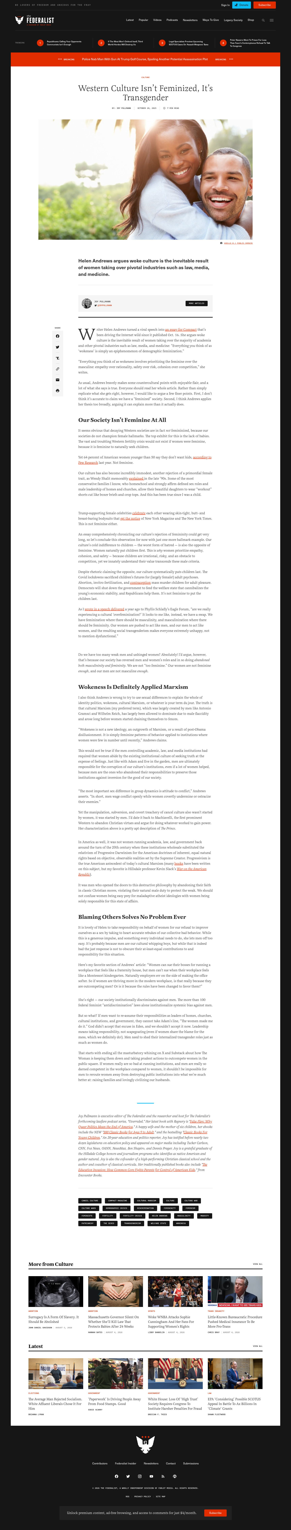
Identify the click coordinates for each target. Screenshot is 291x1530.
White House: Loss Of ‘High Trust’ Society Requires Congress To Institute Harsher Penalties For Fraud (175, 1404)
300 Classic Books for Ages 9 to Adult (128, 1132)
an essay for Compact (181, 330)
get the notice (130, 518)
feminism (190, 1208)
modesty (205, 1215)
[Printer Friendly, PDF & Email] (57, 390)
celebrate (139, 513)
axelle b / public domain (238, 243)
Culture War (191, 1200)
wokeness (181, 1223)
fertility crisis (132, 1215)
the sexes (109, 1223)
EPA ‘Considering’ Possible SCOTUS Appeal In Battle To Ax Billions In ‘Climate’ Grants (234, 1404)
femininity (170, 1208)
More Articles (196, 303)
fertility (107, 1215)
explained (136, 478)
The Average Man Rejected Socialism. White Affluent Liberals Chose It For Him (55, 1404)
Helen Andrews (159, 1215)
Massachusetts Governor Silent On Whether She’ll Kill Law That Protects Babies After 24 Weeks (113, 1322)
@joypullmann (105, 305)
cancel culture (90, 1200)
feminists (87, 1215)
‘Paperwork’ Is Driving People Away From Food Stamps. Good (114, 1401)
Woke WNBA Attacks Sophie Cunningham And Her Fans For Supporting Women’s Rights (171, 1322)
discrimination (145, 1208)
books (178, 863)
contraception (140, 583)
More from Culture (50, 1264)
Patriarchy (87, 1223)
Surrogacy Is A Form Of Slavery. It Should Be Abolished (53, 1319)
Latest (35, 1346)
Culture (170, 1200)
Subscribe (264, 5)
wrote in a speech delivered (104, 609)
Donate (243, 5)
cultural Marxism (146, 1200)
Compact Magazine (117, 1200)
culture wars (89, 1208)
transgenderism (132, 1223)
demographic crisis (116, 1208)
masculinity (183, 1215)
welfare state (158, 1223)
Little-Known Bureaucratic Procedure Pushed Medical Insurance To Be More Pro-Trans (235, 1322)
